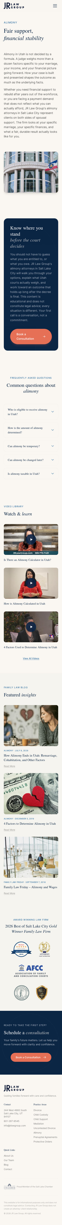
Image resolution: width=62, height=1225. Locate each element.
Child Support (41, 1119)
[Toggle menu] (55, 5)
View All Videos (31, 658)
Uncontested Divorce (44, 1128)
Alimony (38, 1132)
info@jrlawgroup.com (15, 1125)
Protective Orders (43, 1141)
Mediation (39, 1123)
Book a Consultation (25, 336)
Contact (8, 1169)
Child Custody (41, 1114)
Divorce (37, 1110)
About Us (8, 1155)
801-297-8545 (11, 1121)
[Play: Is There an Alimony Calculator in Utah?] (31, 539)
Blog (6, 1164)
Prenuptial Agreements (45, 1137)
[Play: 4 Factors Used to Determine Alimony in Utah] (31, 626)
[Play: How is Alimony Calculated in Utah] (31, 583)
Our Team (9, 1160)
